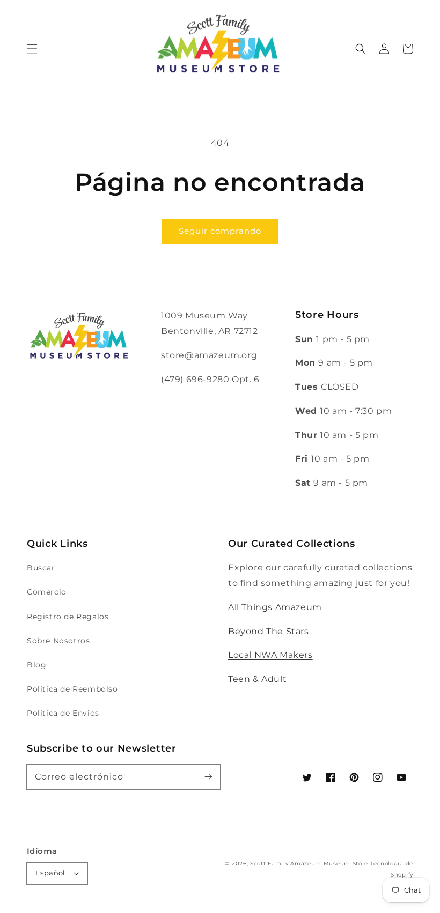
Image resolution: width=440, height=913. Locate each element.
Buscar (41, 568)
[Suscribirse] (208, 777)
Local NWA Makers (270, 655)
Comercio (47, 592)
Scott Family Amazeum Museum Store (309, 863)
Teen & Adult (257, 679)
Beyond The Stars (268, 631)
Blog (36, 665)
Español (50, 873)
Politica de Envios (63, 713)
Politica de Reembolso (72, 689)
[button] (32, 49)
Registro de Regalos (67, 616)
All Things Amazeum (275, 607)
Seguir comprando (220, 231)
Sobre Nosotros (58, 640)
